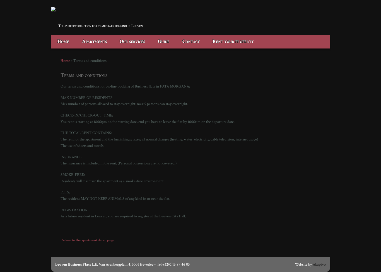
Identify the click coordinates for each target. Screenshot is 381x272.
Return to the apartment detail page (87, 240)
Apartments (94, 41)
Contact (191, 41)
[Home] (53, 10)
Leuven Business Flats (87, 18)
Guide (164, 41)
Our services (132, 41)
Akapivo (319, 264)
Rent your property (233, 41)
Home (63, 41)
